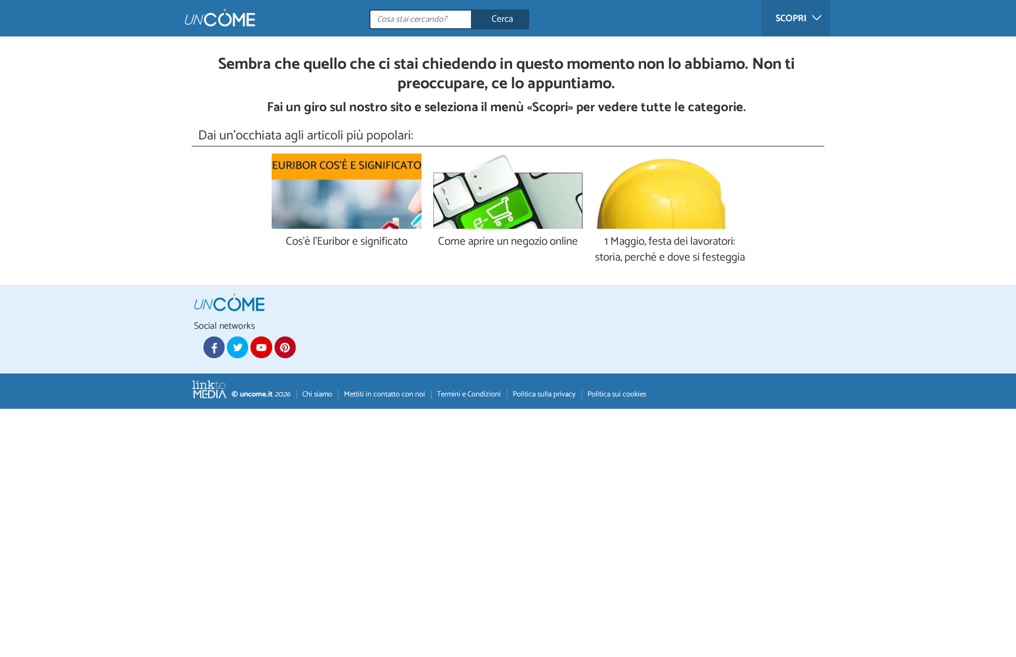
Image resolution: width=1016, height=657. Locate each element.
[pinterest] (285, 347)
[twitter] (237, 347)
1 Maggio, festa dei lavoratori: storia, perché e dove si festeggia (670, 250)
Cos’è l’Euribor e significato (346, 242)
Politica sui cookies (616, 394)
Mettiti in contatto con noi (384, 394)
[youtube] (261, 347)
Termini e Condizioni (469, 394)
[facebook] (214, 347)
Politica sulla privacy (544, 394)
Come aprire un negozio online (508, 242)
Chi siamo (317, 394)
